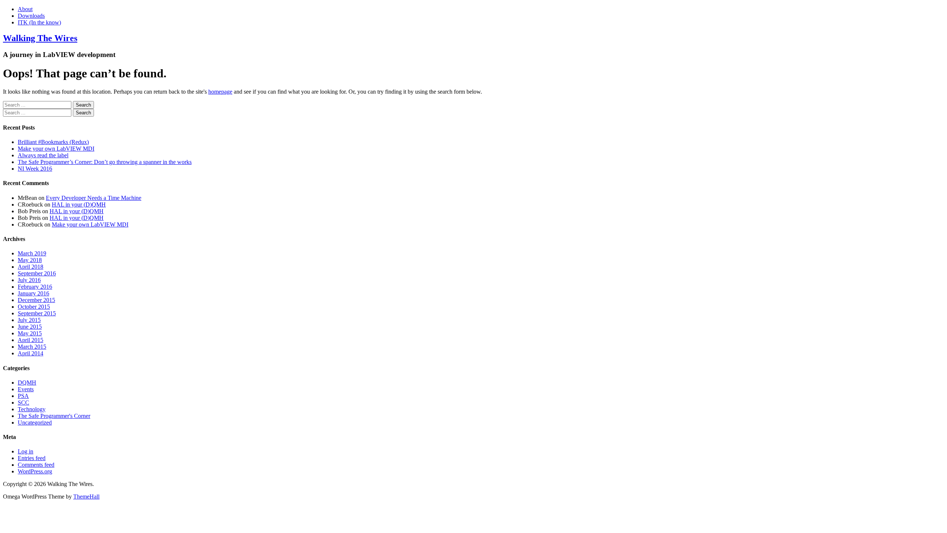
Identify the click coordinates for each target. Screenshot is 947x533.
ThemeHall (86, 496)
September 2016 (37, 273)
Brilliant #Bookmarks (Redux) (53, 142)
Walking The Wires (40, 38)
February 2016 (35, 287)
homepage (220, 91)
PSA (23, 396)
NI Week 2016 (35, 168)
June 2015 (30, 327)
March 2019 (32, 253)
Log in (25, 451)
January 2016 (33, 293)
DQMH (27, 382)
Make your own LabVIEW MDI (56, 148)
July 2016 (29, 280)
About (25, 9)
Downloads (31, 16)
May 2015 (30, 333)
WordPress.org (35, 471)
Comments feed (36, 465)
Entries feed (32, 458)
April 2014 (30, 353)
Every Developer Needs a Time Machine (93, 198)
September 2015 (37, 313)
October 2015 (34, 307)
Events (26, 389)
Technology (32, 409)
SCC (23, 402)
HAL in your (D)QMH (79, 204)
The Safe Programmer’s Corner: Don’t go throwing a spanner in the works (105, 162)
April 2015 (30, 340)
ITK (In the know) (39, 22)
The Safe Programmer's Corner (54, 416)
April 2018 (30, 267)
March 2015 (32, 346)
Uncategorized (35, 422)
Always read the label (43, 155)
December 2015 (36, 300)
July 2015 (29, 320)
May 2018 (30, 260)
